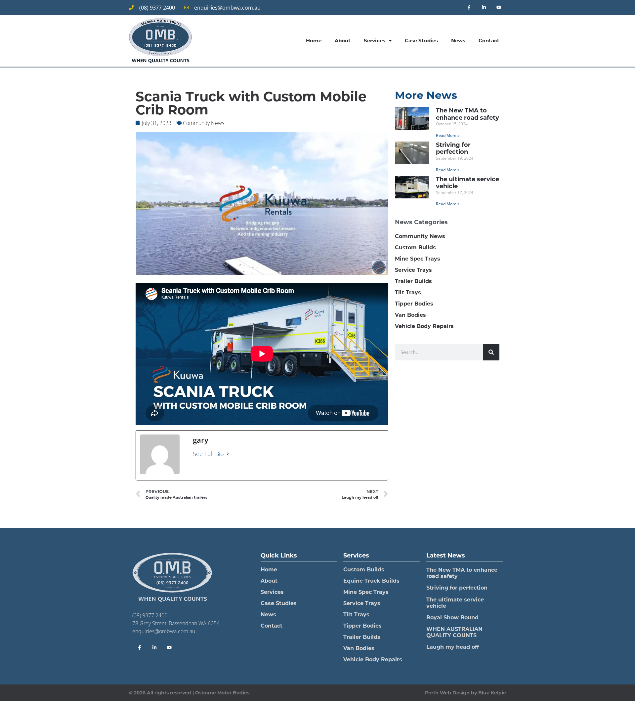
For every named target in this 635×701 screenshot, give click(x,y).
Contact (489, 40)
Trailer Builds (413, 281)
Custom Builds (415, 247)
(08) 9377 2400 (149, 615)
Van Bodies (410, 315)
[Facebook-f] (469, 7)
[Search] (491, 352)
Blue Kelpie (492, 693)
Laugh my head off (452, 647)
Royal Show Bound (452, 617)
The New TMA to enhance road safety (467, 114)
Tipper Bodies (414, 304)
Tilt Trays (408, 292)
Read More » (447, 135)
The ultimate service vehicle (467, 183)
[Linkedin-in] (483, 7)
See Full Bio (208, 454)
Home (313, 40)
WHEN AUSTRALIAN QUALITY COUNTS (454, 632)
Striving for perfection (453, 148)
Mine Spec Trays (417, 259)
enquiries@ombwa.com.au (163, 631)
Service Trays (413, 270)
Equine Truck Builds (371, 581)
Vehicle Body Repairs (424, 326)
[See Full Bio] (228, 453)
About (343, 40)
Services (374, 40)
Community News (203, 123)
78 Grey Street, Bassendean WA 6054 (176, 623)
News (458, 40)
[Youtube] (498, 7)
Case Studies (421, 40)
